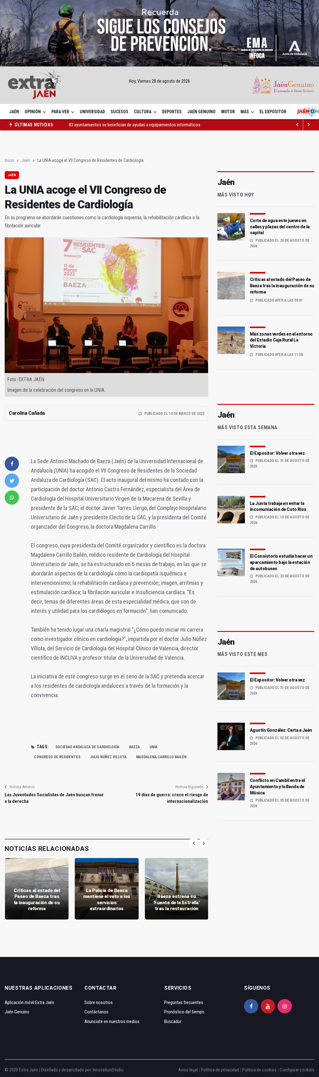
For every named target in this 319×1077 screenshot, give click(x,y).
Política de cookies (259, 1070)
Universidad (92, 111)
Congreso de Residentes (57, 757)
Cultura (142, 111)
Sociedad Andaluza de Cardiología (87, 747)
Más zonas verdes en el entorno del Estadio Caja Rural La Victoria (281, 340)
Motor (228, 111)
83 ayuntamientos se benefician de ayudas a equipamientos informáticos (134, 125)
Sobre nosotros (98, 1002)
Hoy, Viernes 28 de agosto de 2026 (159, 81)
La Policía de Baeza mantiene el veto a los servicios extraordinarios (106, 900)
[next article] (297, 124)
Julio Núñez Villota (108, 757)
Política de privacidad (220, 1070)
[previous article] (308, 124)
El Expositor (272, 111)
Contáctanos (96, 1012)
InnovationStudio (108, 1070)
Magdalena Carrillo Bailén (161, 757)
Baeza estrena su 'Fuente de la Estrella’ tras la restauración (177, 902)
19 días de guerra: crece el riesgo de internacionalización (172, 798)
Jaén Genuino (201, 111)
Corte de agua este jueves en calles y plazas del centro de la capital (280, 226)
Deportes (172, 111)
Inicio (9, 160)
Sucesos (119, 111)
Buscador (172, 1021)
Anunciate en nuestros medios (112, 1021)
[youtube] (268, 1006)
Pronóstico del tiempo (184, 1012)
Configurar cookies (297, 1070)
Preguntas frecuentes (183, 1002)
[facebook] (12, 464)
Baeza (134, 747)
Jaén (14, 111)
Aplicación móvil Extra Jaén (29, 1002)
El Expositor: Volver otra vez (277, 453)
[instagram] (285, 1006)
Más (244, 111)
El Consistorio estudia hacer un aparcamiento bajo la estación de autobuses (281, 562)
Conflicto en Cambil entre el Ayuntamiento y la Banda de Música (277, 786)
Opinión (33, 111)
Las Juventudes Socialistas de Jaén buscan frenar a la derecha (54, 798)
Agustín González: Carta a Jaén (281, 730)
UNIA (153, 747)
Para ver (60, 111)
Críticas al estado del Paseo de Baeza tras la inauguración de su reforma (37, 900)
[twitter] (12, 480)
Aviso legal (188, 1070)
